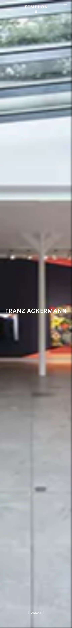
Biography (36, 613)
